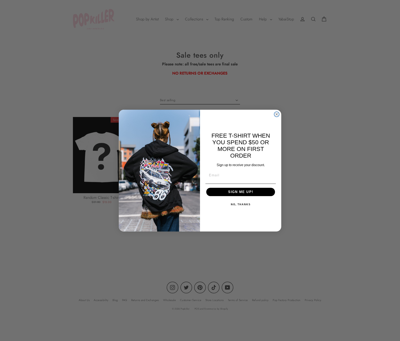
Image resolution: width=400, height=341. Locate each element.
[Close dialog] (276, 114)
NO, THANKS (241, 204)
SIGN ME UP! (240, 192)
